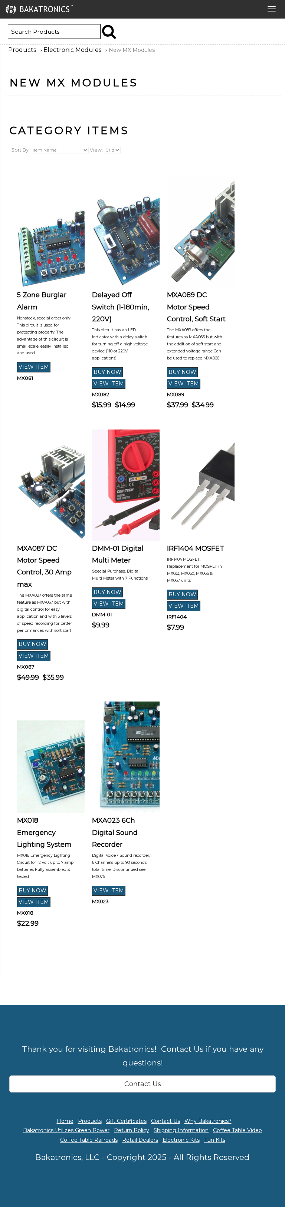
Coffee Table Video (237, 1130)
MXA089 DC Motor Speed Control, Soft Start (196, 307)
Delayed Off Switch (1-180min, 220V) (120, 307)
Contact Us (142, 1084)
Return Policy (131, 1130)
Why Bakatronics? (208, 1121)
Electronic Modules (72, 49)
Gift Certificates (126, 1121)
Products (22, 49)
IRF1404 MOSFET (195, 548)
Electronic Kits (181, 1140)
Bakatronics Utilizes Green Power (66, 1130)
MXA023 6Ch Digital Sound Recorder (115, 832)
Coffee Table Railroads (89, 1140)
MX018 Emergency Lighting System (44, 832)
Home (65, 1121)
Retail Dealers (140, 1140)
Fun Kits (214, 1140)
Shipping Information (181, 1130)
